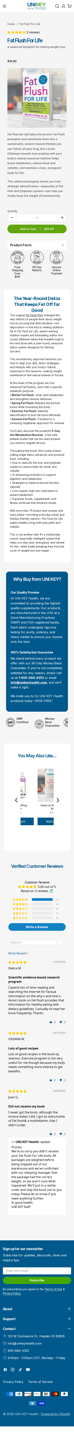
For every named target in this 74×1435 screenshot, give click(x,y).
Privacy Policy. (12, 1293)
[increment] (62, 218)
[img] (17, 962)
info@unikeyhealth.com (25, 1343)
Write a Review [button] (37, 927)
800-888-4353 (18, 1351)
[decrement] (12, 218)
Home (11, 24)
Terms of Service (40, 1382)
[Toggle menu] (4, 6)
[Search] (57, 6)
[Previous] (16, 800)
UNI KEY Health (27, 1414)
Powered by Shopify (55, 1414)
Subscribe (37, 1280)
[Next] (57, 800)
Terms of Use (53, 1289)
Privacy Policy (13, 1382)
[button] (16, 32)
